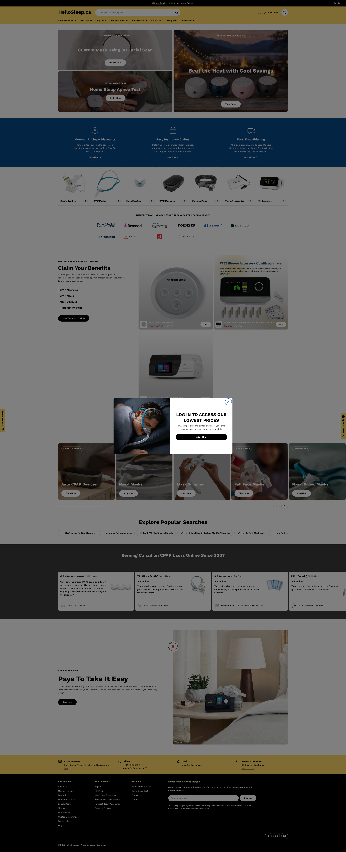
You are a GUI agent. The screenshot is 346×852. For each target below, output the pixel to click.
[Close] (228, 401)
